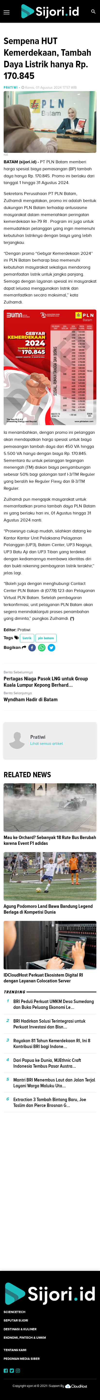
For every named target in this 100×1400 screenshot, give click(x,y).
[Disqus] (50, 1199)
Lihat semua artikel (46, 743)
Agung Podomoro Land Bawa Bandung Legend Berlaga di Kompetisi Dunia (48, 909)
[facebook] (32, 648)
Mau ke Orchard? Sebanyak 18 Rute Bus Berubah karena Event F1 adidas (50, 840)
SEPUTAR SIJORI (16, 1320)
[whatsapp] (42, 648)
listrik (27, 638)
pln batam (46, 638)
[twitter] (51, 648)
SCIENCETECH (14, 1312)
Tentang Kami (15, 1350)
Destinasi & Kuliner (20, 1329)
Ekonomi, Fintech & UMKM (25, 1337)
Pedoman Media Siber (22, 1359)
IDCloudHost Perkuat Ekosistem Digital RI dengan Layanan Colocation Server (43, 978)
